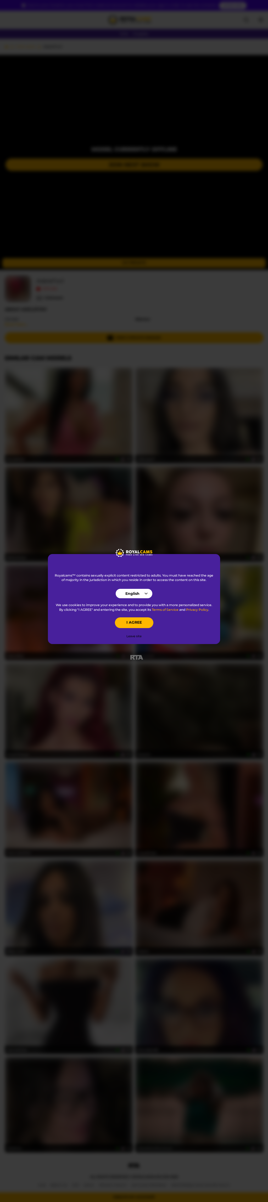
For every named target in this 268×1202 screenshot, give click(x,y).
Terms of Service (165, 610)
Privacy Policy (197, 610)
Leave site (134, 636)
